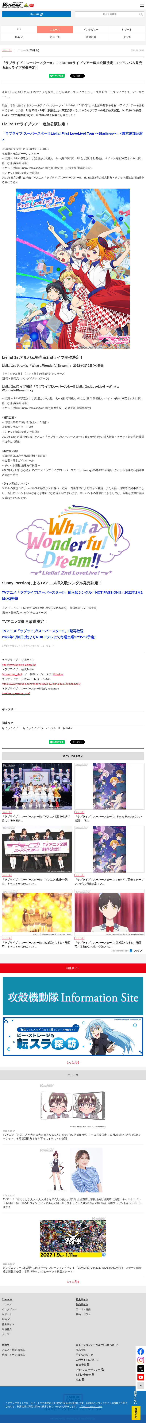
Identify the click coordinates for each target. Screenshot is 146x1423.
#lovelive (58, 674)
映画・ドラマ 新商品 (13, 1354)
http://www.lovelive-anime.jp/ (19, 664)
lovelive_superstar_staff (16, 693)
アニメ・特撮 (83, 1309)
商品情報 (81, 1349)
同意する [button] (136, 1413)
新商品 (5, 1344)
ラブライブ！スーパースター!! (43, 728)
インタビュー (91, 29)
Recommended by (120, 951)
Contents (7, 1299)
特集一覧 (55, 37)
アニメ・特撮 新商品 (13, 1349)
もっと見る (73, 1062)
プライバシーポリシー (88, 1369)
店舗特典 (91, 37)
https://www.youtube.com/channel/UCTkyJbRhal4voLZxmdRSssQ (41, 683)
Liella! (69, 728)
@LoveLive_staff (12, 674)
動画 (17, 37)
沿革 (78, 1379)
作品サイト (82, 1304)
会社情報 (81, 1364)
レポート (127, 29)
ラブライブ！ (12, 728)
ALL (19, 29)
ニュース (55, 29)
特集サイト (8, 1324)
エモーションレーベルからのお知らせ (97, 1344)
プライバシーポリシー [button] (90, 1406)
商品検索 (34, 14)
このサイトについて (87, 1359)
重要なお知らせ (84, 1354)
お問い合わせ (83, 1374)
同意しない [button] (135, 1398)
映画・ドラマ (83, 1314)
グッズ (127, 37)
